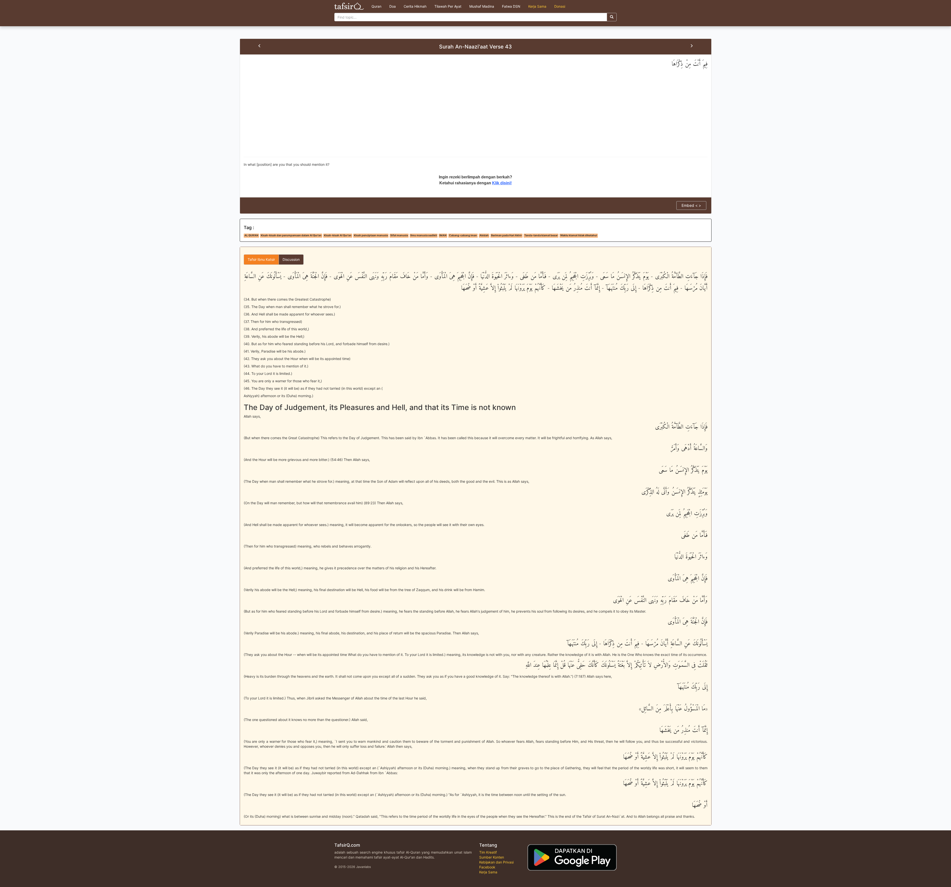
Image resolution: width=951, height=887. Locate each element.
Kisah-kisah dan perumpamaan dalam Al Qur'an (291, 235)
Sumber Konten (491, 857)
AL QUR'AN (251, 235)
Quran (376, 6)
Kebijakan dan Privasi (496, 862)
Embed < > (691, 205)
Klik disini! (502, 183)
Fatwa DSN (511, 6)
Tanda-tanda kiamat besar (541, 235)
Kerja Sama (537, 6)
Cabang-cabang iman (463, 235)
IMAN (443, 235)
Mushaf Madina (481, 6)
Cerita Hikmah (415, 6)
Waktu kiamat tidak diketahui (578, 235)
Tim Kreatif (488, 852)
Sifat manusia (399, 235)
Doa (392, 6)
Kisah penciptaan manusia (371, 235)
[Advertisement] (475, 117)
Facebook (487, 867)
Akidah (484, 235)
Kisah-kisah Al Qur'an (337, 235)
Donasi (559, 6)
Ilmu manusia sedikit (423, 235)
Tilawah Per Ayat (447, 6)
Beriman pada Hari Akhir (506, 235)
